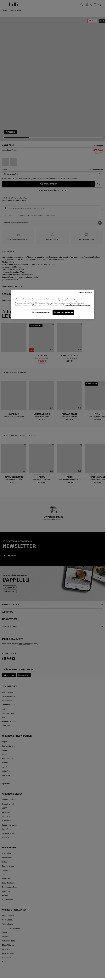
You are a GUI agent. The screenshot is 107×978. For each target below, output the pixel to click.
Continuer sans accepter (85, 292)
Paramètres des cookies (41, 312)
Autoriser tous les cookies (63, 312)
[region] (52, 304)
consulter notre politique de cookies (78, 305)
